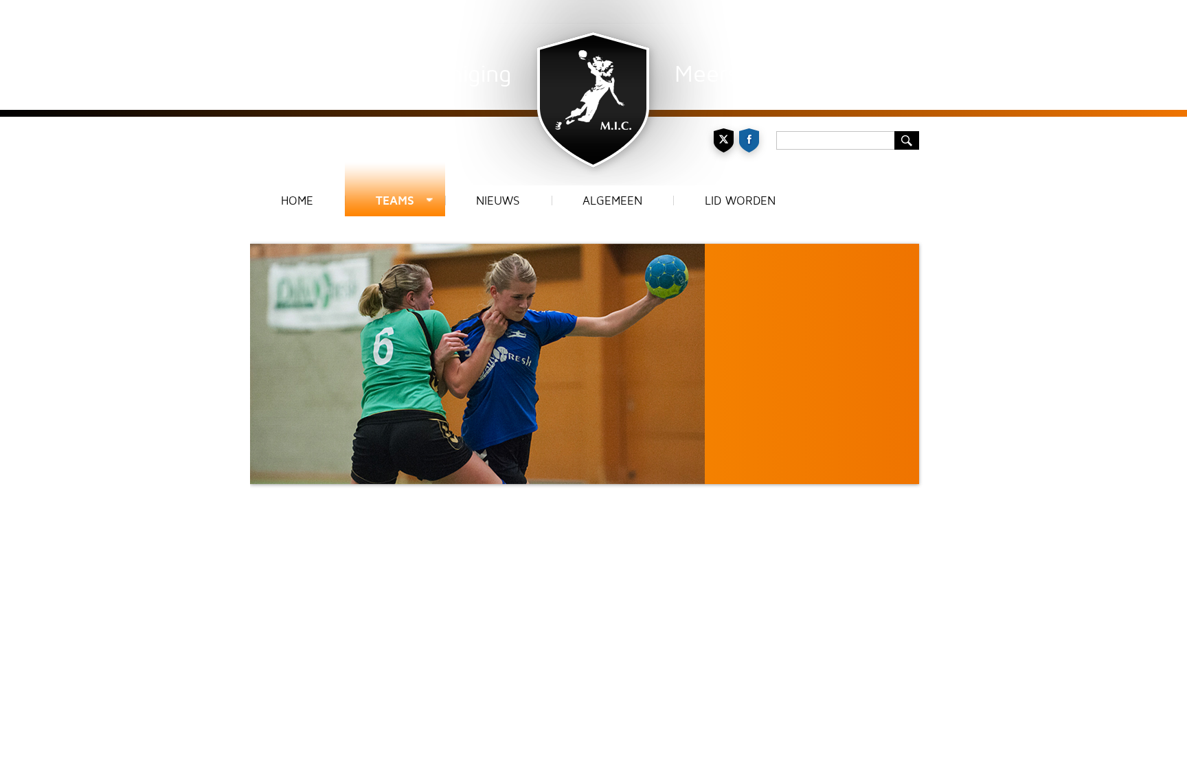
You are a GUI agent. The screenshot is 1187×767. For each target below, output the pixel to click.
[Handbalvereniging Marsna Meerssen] (593, 92)
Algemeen (612, 200)
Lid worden (740, 200)
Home (297, 200)
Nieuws (498, 200)
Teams (395, 200)
